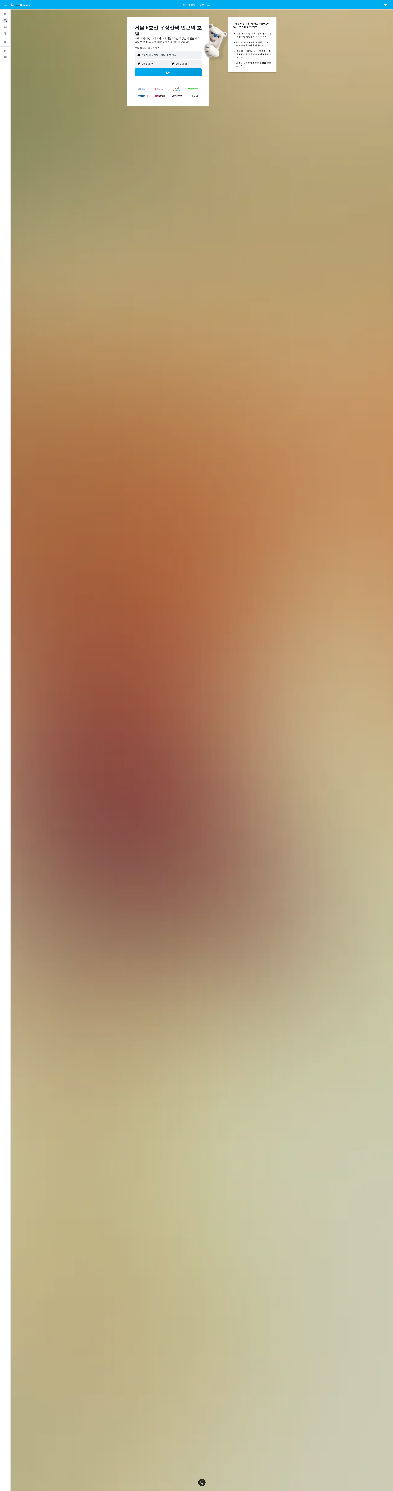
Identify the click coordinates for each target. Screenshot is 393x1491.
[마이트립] (5, 42)
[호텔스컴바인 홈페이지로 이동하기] (20, 5)
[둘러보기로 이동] (5, 33)
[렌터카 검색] (5, 27)
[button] (5, 4)
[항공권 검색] (5, 14)
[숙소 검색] (5, 20)
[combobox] (148, 47)
